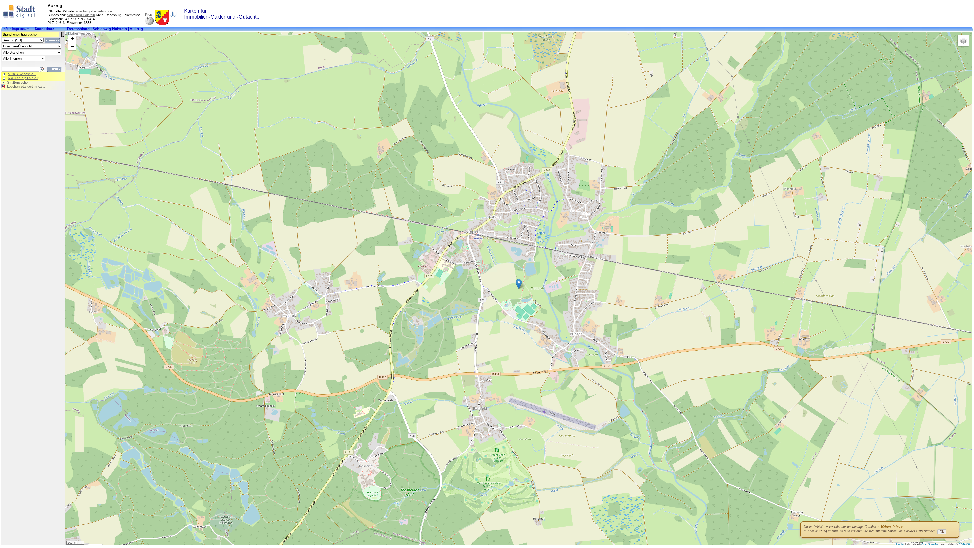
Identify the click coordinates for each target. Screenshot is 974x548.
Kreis (149, 14)
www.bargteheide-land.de (94, 11)
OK (942, 532)
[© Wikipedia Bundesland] (149, 24)
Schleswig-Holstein (81, 15)
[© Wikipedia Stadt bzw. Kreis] (162, 24)
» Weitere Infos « (890, 527)
